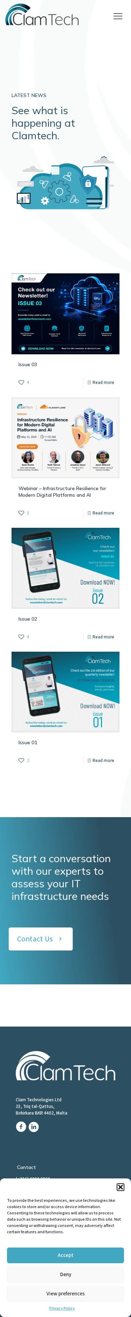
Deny (65, 1274)
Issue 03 (28, 364)
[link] (43, 14)
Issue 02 (28, 619)
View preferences (65, 1293)
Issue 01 (28, 742)
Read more (103, 382)
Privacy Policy (62, 1308)
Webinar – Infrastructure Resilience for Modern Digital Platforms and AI (62, 491)
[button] (120, 1187)
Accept (65, 1255)
